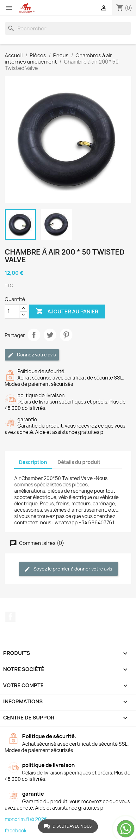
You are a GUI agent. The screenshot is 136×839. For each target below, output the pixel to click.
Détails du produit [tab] (79, 462)
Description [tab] (33, 462)
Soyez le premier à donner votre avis (72, 569)
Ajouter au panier (67, 311)
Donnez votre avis (36, 355)
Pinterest (66, 335)
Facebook (10, 617)
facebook (16, 830)
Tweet (50, 335)
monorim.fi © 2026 (26, 819)
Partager (34, 335)
